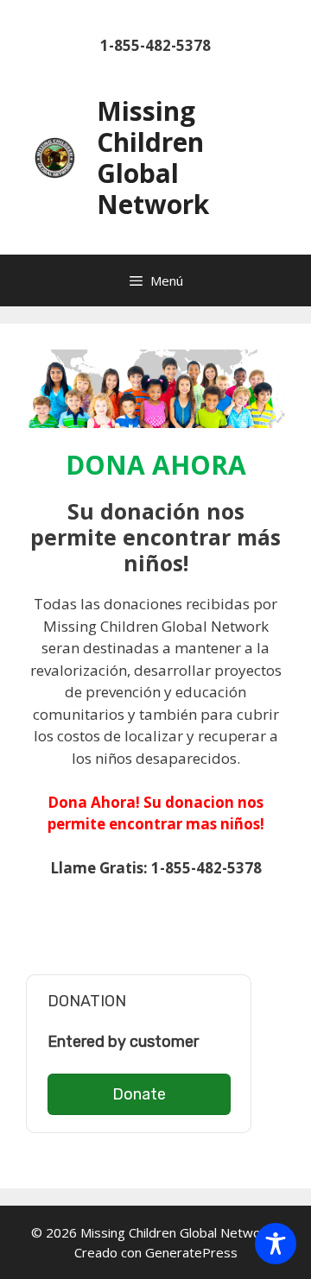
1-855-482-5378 (155, 45)
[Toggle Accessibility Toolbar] (275, 1243)
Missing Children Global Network (153, 157)
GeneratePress (191, 1252)
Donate (139, 1094)
